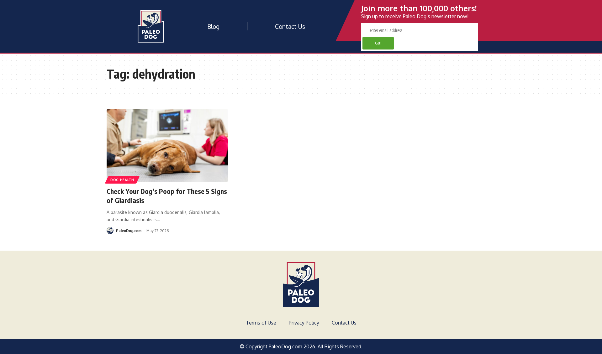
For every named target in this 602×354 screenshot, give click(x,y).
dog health (122, 180)
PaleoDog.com (128, 230)
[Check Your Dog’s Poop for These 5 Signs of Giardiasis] (167, 145)
